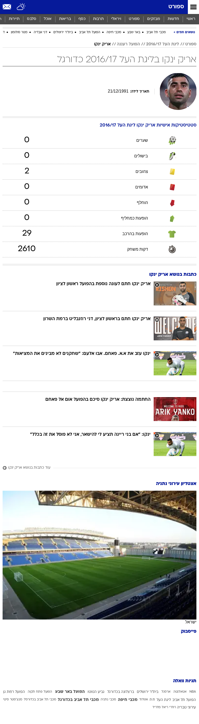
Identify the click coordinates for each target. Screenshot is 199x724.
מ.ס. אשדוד (147, 699)
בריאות (65, 19)
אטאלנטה (180, 691)
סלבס (31, 19)
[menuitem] (173, 19)
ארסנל (165, 691)
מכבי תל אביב (156, 32)
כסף (82, 19)
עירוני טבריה (186, 707)
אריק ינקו (102, 44)
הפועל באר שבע (70, 692)
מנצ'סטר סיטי (12, 699)
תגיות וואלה (184, 681)
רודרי (172, 707)
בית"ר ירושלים (63, 32)
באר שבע (133, 32)
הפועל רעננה (128, 44)
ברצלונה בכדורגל (120, 692)
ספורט (176, 7)
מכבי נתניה (108, 699)
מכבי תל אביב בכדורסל (40, 699)
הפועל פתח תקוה (40, 691)
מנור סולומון (19, 32)
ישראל (190, 622)
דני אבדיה (40, 32)
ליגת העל (164, 700)
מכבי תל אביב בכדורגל (78, 700)
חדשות (173, 19)
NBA (192, 691)
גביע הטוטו (96, 692)
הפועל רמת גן (14, 692)
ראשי (191, 19)
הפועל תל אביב (89, 32)
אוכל (48, 19)
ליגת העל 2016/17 (162, 44)
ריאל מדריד (160, 707)
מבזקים (153, 19)
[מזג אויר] (21, 7)
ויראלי (116, 19)
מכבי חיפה (113, 32)
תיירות (14, 19)
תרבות (98, 19)
